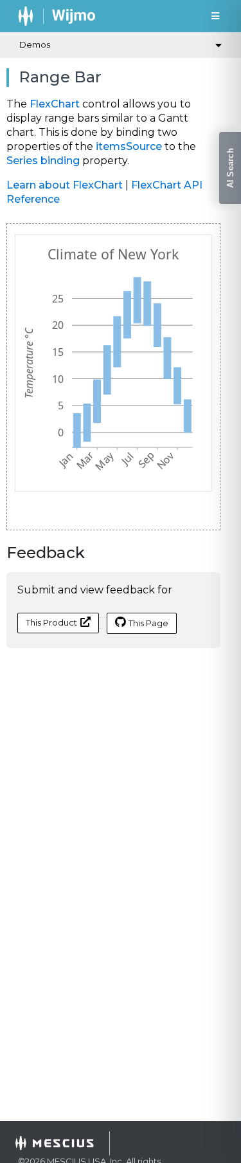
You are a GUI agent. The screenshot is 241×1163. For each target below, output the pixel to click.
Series (22, 160)
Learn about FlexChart (64, 185)
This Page (148, 623)
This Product (51, 622)
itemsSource (129, 146)
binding (60, 160)
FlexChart (55, 104)
